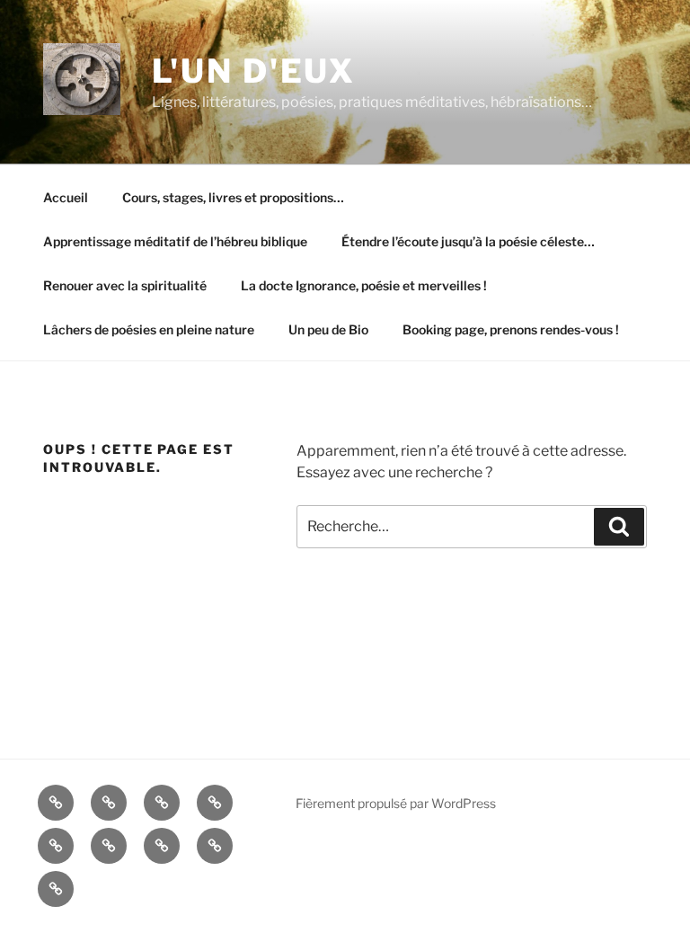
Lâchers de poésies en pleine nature (148, 329)
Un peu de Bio (328, 329)
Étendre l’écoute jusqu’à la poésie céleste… (468, 241)
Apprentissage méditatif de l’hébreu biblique (175, 241)
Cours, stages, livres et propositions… (233, 197)
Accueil (65, 197)
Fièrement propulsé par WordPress (396, 803)
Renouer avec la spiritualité (125, 285)
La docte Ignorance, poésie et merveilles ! (364, 285)
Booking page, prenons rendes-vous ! (510, 329)
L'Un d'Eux (254, 71)
